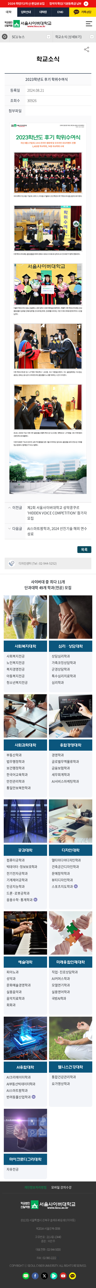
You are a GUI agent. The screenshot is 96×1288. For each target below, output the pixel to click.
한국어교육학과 (17, 774)
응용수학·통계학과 (20, 899)
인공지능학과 (16, 886)
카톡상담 (86, 12)
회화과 (11, 1004)
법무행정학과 (16, 761)
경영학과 (58, 755)
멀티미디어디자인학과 (66, 860)
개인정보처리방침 (35, 1187)
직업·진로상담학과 (65, 972)
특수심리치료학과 (64, 675)
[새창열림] (72, 1277)
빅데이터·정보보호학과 (22, 866)
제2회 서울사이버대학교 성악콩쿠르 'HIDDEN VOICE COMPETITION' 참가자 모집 (57, 513)
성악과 (11, 978)
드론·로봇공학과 (18, 893)
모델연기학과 (61, 985)
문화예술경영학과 (19, 985)
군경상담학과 (61, 669)
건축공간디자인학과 (65, 866)
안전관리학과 (16, 781)
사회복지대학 (25, 646)
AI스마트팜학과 (17, 1090)
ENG (60, 12)
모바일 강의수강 (61, 1187)
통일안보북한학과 (19, 787)
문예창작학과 (61, 873)
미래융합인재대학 (70, 962)
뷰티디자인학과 (62, 879)
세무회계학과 (61, 774)
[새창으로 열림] (25, 1277)
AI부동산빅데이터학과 (21, 1083)
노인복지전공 (16, 662)
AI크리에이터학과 (19, 1077)
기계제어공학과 (17, 879)
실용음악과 (14, 991)
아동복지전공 (16, 675)
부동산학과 (14, 755)
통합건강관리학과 (64, 1076)
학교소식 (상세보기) (68, 36)
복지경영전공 (16, 669)
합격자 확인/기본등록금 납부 (65, 3)
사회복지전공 (16, 656)
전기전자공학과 (17, 873)
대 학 (8, 12)
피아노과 (13, 972)
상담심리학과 (61, 656)
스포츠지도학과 (62, 886)
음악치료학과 (16, 998)
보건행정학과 (16, 768)
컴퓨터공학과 (16, 860)
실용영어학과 (61, 991)
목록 (84, 549)
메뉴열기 (89, 24)
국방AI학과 (59, 998)
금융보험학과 (61, 768)
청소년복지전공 (17, 682)
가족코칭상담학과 (64, 662)
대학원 (43, 12)
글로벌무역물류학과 (65, 761)
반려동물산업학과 (19, 1097)
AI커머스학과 (61, 978)
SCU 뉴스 (18, 36)
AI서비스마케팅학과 (65, 781)
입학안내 (26, 12)
